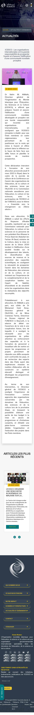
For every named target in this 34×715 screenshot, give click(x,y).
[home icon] (21, 5)
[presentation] (14, 537)
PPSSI (21, 702)
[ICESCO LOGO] (17, 568)
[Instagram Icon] (19, 652)
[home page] (8, 5)
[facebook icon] (6, 652)
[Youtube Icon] (23, 652)
